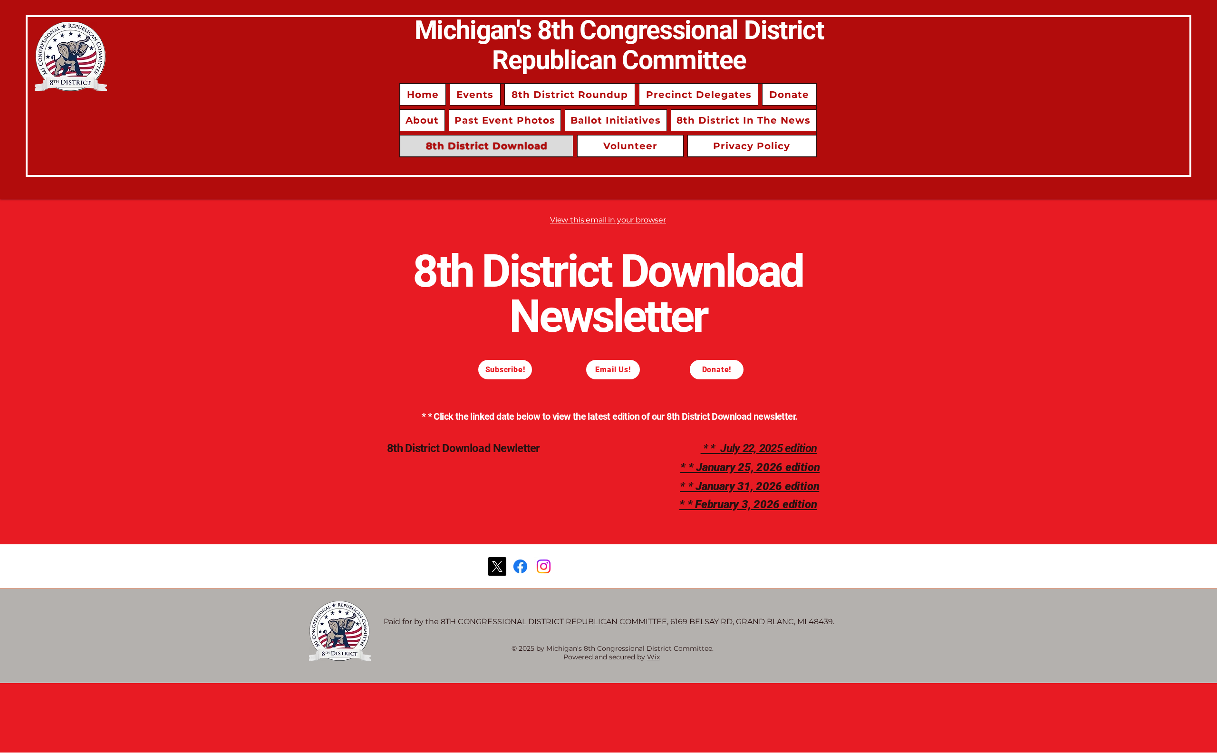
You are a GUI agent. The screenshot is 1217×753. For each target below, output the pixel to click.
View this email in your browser (608, 219)
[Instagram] (543, 566)
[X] (497, 566)
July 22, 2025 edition (768, 448)
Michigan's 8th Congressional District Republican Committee (619, 45)
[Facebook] (520, 566)
